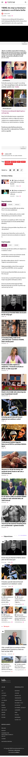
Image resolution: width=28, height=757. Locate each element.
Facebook (7, 161)
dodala (17, 87)
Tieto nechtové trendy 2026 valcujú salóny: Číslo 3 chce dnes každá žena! (12, 209)
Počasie (3, 717)
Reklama (3, 728)
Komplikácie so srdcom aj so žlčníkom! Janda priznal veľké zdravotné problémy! (13, 255)
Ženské (3, 705)
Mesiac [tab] (17, 204)
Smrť (19, 161)
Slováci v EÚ (18, 719)
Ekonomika (17, 717)
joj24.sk (17, 693)
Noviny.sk (6, 626)
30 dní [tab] (16, 245)
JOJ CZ (3, 698)
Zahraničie (17, 710)
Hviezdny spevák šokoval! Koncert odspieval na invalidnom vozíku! (13, 249)
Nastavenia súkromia (6, 741)
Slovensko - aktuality (20, 707)
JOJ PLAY (3, 693)
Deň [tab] (4, 204)
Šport (2, 702)
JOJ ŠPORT (3, 695)
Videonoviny (18, 698)
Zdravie (3, 712)
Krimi (16, 712)
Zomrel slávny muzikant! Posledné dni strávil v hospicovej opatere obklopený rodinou (13, 278)
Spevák (23, 161)
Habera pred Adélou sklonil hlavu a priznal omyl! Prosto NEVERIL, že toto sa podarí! (12, 267)
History (3, 714)
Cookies (3, 738)
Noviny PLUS (18, 695)
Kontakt (3, 730)
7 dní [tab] (10, 245)
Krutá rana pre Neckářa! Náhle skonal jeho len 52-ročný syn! (13, 272)
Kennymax (17, 750)
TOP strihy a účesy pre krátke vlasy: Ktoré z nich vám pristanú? (13, 228)
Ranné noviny (18, 700)
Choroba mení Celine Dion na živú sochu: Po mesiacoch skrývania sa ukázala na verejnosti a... (13, 235)
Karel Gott (13, 161)
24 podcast (17, 705)
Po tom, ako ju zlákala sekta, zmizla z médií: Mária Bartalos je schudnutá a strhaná (13, 214)
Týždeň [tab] (10, 204)
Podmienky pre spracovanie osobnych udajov (7, 735)
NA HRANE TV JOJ (19, 702)
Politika (17, 714)
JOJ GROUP (4, 700)
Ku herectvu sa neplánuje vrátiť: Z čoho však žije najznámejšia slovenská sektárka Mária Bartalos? (13, 221)
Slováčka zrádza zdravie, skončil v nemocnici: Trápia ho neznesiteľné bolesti (13, 261)
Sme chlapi (4, 710)
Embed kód (23, 148)
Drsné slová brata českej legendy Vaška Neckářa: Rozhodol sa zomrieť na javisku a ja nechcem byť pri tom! (13, 285)
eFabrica (17, 752)
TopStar (3, 707)
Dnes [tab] (4, 245)
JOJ (2, 690)
